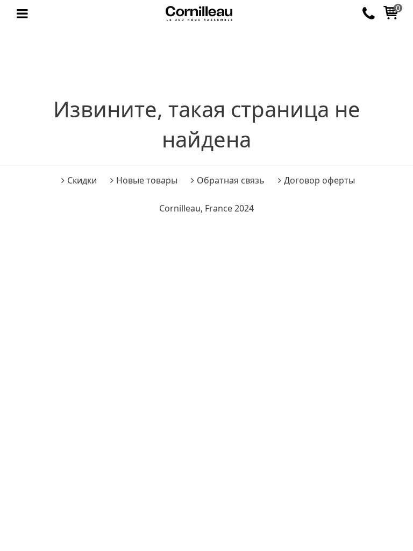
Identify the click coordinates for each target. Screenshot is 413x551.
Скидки (82, 180)
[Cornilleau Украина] (199, 14)
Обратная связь (231, 180)
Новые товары (146, 180)
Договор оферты (319, 180)
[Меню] (22, 13)
